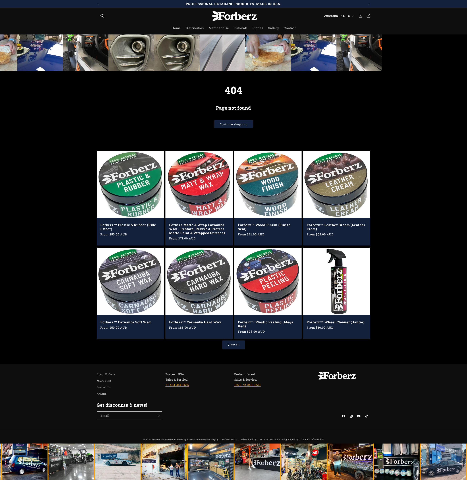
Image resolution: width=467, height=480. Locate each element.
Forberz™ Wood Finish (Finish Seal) (264, 227)
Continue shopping (233, 124)
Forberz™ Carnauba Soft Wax (125, 322)
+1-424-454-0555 (177, 385)
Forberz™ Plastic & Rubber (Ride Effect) (128, 227)
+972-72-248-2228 (247, 385)
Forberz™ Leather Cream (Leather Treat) (336, 227)
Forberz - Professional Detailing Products (174, 439)
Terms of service (269, 439)
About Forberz (106, 374)
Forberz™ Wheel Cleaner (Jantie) (335, 322)
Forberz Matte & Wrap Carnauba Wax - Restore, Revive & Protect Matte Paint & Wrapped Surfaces (197, 229)
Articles (102, 393)
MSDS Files (104, 380)
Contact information (313, 439)
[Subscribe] (158, 415)
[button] (101, 16)
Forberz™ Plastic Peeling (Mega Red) (265, 324)
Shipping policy (289, 439)
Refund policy (229, 439)
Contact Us (104, 387)
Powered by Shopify (208, 439)
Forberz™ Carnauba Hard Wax (195, 322)
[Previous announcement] (98, 3)
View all (233, 345)
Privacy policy (248, 439)
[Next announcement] (369, 3)
